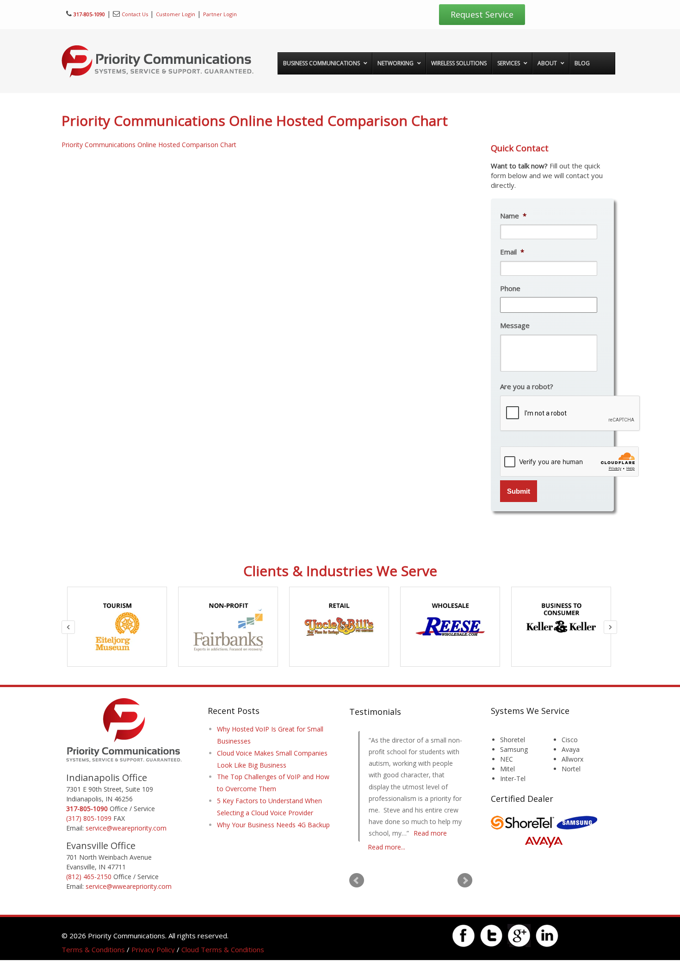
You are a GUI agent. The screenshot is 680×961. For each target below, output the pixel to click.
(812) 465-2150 (88, 876)
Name (513, 215)
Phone (510, 288)
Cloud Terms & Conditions (222, 949)
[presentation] (570, 414)
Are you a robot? (526, 386)
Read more (430, 833)
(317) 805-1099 (88, 818)
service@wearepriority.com (126, 828)
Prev (356, 880)
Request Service (482, 14)
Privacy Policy (153, 949)
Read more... (386, 847)
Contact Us (135, 14)
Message (515, 325)
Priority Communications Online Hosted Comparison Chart (149, 144)
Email (512, 252)
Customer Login (175, 14)
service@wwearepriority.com (129, 886)
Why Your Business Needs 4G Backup (273, 824)
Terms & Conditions (93, 949)
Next (464, 880)
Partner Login (220, 14)
